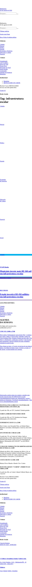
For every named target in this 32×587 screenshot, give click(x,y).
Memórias (3, 74)
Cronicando (3, 71)
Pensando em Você (5, 67)
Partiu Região (4, 69)
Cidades (2, 44)
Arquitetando (3, 61)
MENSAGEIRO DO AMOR (12, 83)
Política (2, 47)
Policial (2, 46)
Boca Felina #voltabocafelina (8, 37)
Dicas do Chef (4, 64)
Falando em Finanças (6, 72)
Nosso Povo (3, 66)
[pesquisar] (17, 28)
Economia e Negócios (6, 51)
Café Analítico (4, 63)
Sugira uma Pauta (5, 34)
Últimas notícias (4, 31)
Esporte (2, 49)
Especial (2, 54)
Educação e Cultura (5, 52)
